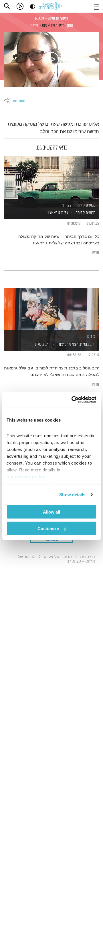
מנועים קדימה (86, 212)
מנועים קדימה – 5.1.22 (79, 205)
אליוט (34, 25)
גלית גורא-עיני (56, 212)
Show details (72, 494)
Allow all (51, 511)
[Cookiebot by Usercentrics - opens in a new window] (72, 400)
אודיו (95, 253)
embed (19, 101)
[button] (96, 6)
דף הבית (87, 556)
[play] (20, 6)
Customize (48, 528)
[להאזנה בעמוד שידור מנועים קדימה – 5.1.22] (51, 178)
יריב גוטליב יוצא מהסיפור (77, 344)
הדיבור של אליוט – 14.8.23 (51, 19)
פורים (91, 336)
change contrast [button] (32, 6)
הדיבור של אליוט (53, 25)
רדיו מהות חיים (51, 6)
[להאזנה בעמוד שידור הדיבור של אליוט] (51, 59)
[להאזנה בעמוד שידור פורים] (51, 309)
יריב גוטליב (42, 344)
